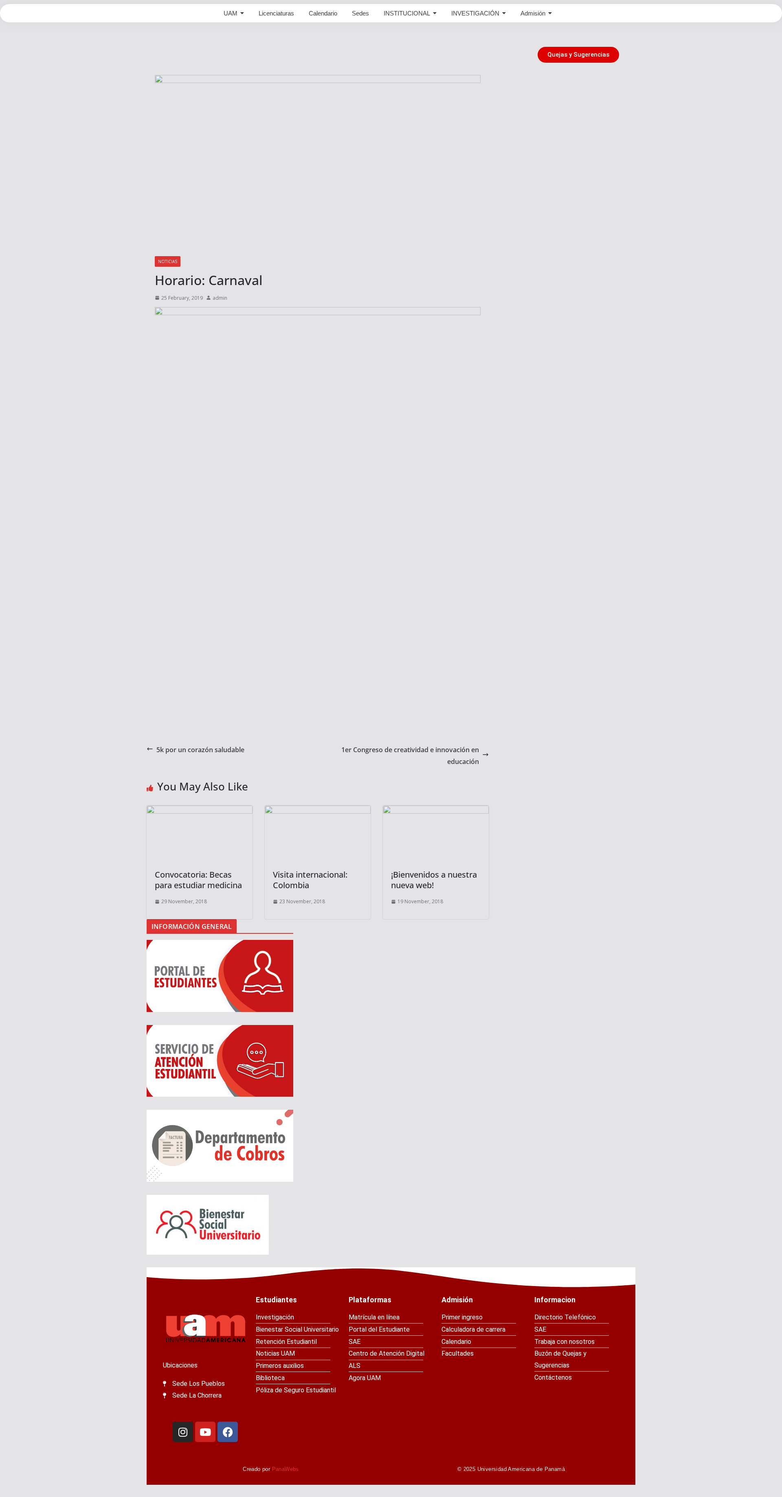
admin (220, 297)
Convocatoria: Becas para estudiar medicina (198, 880)
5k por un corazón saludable (200, 749)
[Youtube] (205, 1432)
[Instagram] (183, 1432)
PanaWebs (285, 1469)
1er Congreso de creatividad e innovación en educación (410, 755)
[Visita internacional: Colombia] (318, 833)
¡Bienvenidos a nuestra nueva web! (434, 880)
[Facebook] (227, 1432)
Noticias (167, 261)
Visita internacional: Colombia (310, 880)
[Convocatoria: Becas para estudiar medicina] (200, 833)
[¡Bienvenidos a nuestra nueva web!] (436, 833)
